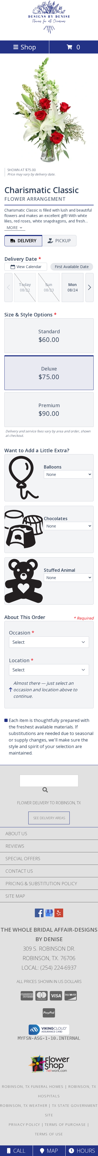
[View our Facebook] (39, 915)
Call (18, 1150)
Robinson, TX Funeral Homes (33, 1086)
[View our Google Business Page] (49, 915)
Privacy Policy (24, 1124)
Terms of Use (49, 1134)
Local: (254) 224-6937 (49, 967)
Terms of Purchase (65, 1124)
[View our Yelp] (58, 915)
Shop (28, 46)
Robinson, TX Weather (23, 1105)
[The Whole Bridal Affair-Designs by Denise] (49, 32)
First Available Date (72, 266)
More (12, 227)
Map (51, 1150)
